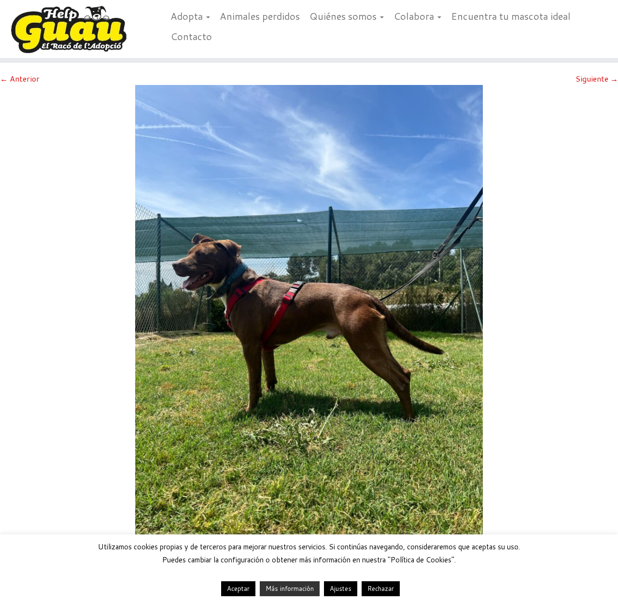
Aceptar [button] (238, 588)
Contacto (191, 36)
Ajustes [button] (340, 588)
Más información (290, 588)
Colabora (414, 16)
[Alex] (309, 315)
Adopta (187, 16)
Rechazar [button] (380, 588)
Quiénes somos (344, 16)
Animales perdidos (260, 16)
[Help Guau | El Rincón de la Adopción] (71, 29)
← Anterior (20, 78)
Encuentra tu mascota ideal (511, 16)
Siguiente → (597, 78)
